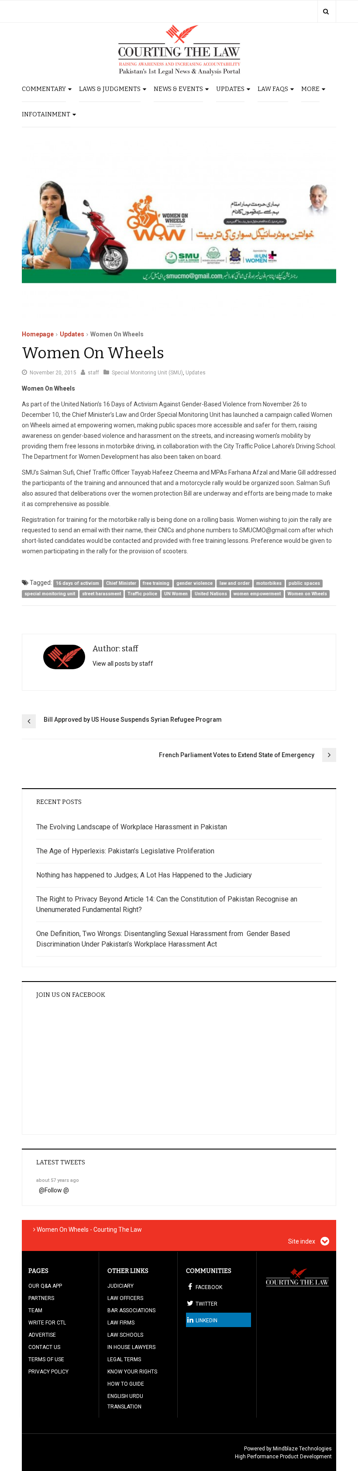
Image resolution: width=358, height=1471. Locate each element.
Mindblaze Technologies (302, 1449)
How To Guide (125, 1384)
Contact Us (44, 1347)
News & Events (178, 89)
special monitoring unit (49, 594)
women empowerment (257, 594)
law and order (235, 583)
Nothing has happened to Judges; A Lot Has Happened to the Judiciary (144, 875)
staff (93, 373)
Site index (302, 1241)
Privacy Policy (48, 1372)
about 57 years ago (57, 1180)
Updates (230, 89)
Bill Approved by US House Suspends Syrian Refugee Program (133, 719)
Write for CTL (47, 1323)
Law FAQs (273, 89)
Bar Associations (131, 1310)
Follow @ (57, 1190)
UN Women (176, 594)
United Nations (211, 594)
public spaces (304, 583)
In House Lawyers (131, 1347)
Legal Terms (124, 1359)
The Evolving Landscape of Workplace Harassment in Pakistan (131, 827)
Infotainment (46, 114)
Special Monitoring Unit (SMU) (147, 373)
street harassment (101, 594)
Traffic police (142, 594)
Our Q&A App (45, 1286)
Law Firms (120, 1323)
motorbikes (269, 583)
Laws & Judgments (110, 89)
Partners (41, 1298)
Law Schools (125, 1335)
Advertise (42, 1335)
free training (156, 583)
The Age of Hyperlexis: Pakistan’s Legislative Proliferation (125, 851)
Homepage (38, 334)
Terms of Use (46, 1359)
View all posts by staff (123, 663)
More (310, 89)
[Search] (326, 11)
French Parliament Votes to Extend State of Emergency (236, 754)
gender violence (194, 583)
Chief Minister (121, 583)
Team (35, 1310)
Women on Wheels (307, 594)
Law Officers (125, 1298)
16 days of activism (77, 583)
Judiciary (120, 1286)
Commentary (44, 89)
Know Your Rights (132, 1372)
